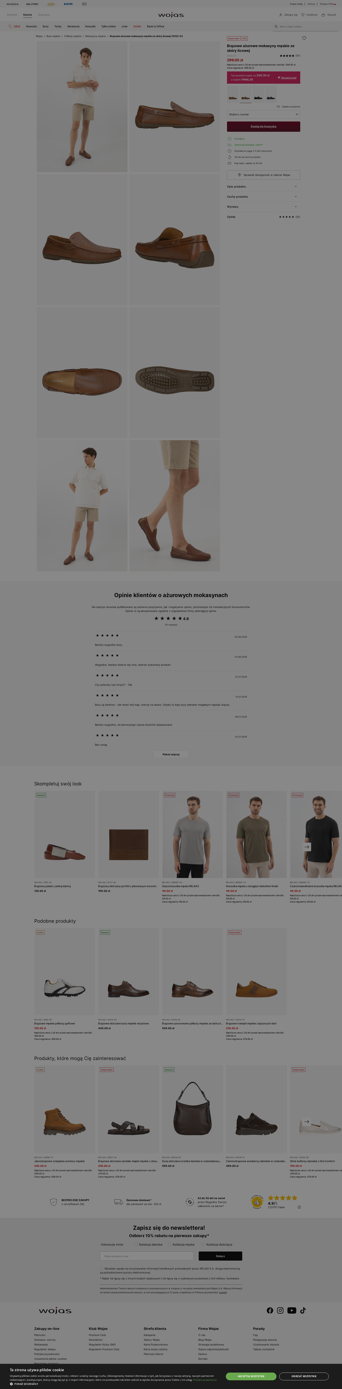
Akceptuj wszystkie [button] (251, 1376)
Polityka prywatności (205, 1379)
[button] (114, 1384)
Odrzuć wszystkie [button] (304, 1376)
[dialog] (171, 694)
